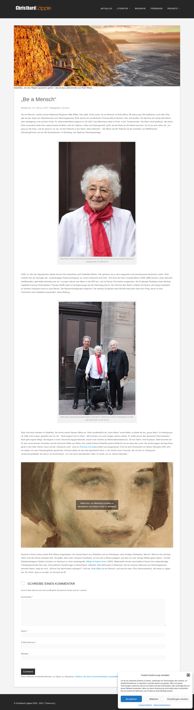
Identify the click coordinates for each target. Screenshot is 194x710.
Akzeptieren (131, 698)
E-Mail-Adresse (28, 642)
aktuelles (106, 8)
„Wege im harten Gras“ (96, 561)
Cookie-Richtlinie (145, 705)
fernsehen (157, 8)
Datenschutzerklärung (161, 705)
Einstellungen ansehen (177, 698)
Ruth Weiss (96, 568)
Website (24, 654)
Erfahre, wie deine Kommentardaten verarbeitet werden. (100, 676)
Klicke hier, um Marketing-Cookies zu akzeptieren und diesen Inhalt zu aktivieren (97, 505)
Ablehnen (153, 698)
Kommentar (27, 597)
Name (24, 631)
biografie (140, 8)
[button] (188, 675)
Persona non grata (88, 447)
